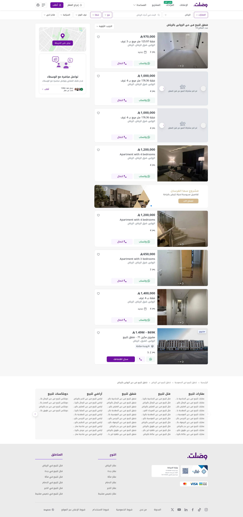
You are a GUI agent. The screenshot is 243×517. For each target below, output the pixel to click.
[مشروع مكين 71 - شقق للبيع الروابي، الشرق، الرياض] (182, 363)
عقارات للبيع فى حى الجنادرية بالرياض (189, 398)
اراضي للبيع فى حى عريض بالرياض (87, 430)
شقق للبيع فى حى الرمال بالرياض (121, 402)
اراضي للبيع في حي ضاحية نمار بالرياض (87, 434)
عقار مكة (112, 477)
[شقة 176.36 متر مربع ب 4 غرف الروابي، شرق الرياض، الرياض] (182, 88)
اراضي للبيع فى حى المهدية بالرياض (87, 414)
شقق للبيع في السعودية (186, 382)
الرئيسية (204, 382)
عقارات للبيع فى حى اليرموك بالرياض (189, 422)
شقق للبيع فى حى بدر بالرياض (123, 426)
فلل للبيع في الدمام (52, 482)
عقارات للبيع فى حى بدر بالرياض (190, 426)
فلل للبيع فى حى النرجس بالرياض (155, 422)
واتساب (143, 63)
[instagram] (206, 509)
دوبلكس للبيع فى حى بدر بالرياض (53, 406)
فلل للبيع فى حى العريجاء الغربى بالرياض (155, 410)
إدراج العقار (73, 5)
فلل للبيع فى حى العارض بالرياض (156, 406)
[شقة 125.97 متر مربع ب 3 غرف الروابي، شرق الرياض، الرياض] (182, 68)
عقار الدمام (110, 482)
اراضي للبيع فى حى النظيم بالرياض (87, 422)
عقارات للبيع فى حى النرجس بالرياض (189, 418)
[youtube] (179, 509)
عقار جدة (112, 471)
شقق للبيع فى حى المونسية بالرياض (121, 414)
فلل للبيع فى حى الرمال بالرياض (156, 402)
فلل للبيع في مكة (54, 477)
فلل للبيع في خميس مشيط (49, 494)
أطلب (46, 89)
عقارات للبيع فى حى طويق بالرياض (189, 430)
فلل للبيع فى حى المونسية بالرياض (155, 418)
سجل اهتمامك (120, 359)
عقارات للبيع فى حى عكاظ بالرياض (189, 434)
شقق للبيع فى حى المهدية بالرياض (121, 410)
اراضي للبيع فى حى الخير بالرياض (88, 398)
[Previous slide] (208, 414)
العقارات (202, 15)
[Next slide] (35, 414)
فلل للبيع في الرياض (52, 465)
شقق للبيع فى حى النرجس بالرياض (121, 418)
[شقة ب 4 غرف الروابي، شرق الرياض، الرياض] (182, 324)
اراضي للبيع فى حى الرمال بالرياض (87, 402)
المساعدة (141, 5)
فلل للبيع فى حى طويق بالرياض (156, 426)
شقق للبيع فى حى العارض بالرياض (121, 406)
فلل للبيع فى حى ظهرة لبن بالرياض (155, 430)
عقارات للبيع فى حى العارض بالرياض (189, 406)
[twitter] (172, 509)
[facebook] (192, 509)
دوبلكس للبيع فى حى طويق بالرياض (53, 410)
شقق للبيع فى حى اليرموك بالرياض (121, 422)
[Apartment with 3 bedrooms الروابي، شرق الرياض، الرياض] (182, 285)
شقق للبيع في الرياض (161, 382)
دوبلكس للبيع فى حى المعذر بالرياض (53, 402)
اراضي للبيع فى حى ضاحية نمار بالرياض (87, 426)
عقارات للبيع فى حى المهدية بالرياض (189, 410)
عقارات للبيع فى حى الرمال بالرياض (189, 402)
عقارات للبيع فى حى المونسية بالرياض (189, 414)
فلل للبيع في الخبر (53, 488)
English (47, 510)
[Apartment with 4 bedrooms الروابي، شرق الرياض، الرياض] (182, 180)
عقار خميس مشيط (107, 494)
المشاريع (156, 5)
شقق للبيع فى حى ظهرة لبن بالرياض (121, 434)
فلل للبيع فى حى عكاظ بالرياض (156, 434)
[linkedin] (186, 509)
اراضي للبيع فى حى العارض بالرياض (87, 406)
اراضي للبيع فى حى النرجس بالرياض (87, 418)
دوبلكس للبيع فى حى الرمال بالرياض (53, 398)
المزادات (170, 5)
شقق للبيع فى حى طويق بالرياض (121, 430)
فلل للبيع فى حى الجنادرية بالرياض (155, 398)
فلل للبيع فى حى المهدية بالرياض (155, 414)
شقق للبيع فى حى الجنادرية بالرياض (121, 398)
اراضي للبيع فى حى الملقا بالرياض (87, 410)
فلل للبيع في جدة (54, 471)
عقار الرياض (110, 465)
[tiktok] (199, 509)
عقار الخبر (111, 488)
